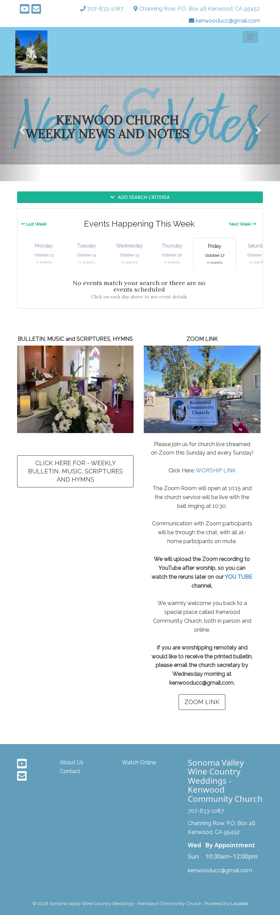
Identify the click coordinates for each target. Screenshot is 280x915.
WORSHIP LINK (216, 470)
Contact (70, 771)
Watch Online (139, 762)
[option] (140, 120)
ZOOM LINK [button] (202, 701)
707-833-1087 (105, 8)
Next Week (240, 224)
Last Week (36, 224)
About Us (71, 762)
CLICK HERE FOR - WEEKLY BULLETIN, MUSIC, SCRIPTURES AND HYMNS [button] (75, 471)
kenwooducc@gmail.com (220, 870)
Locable (239, 903)
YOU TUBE (238, 577)
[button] (250, 37)
